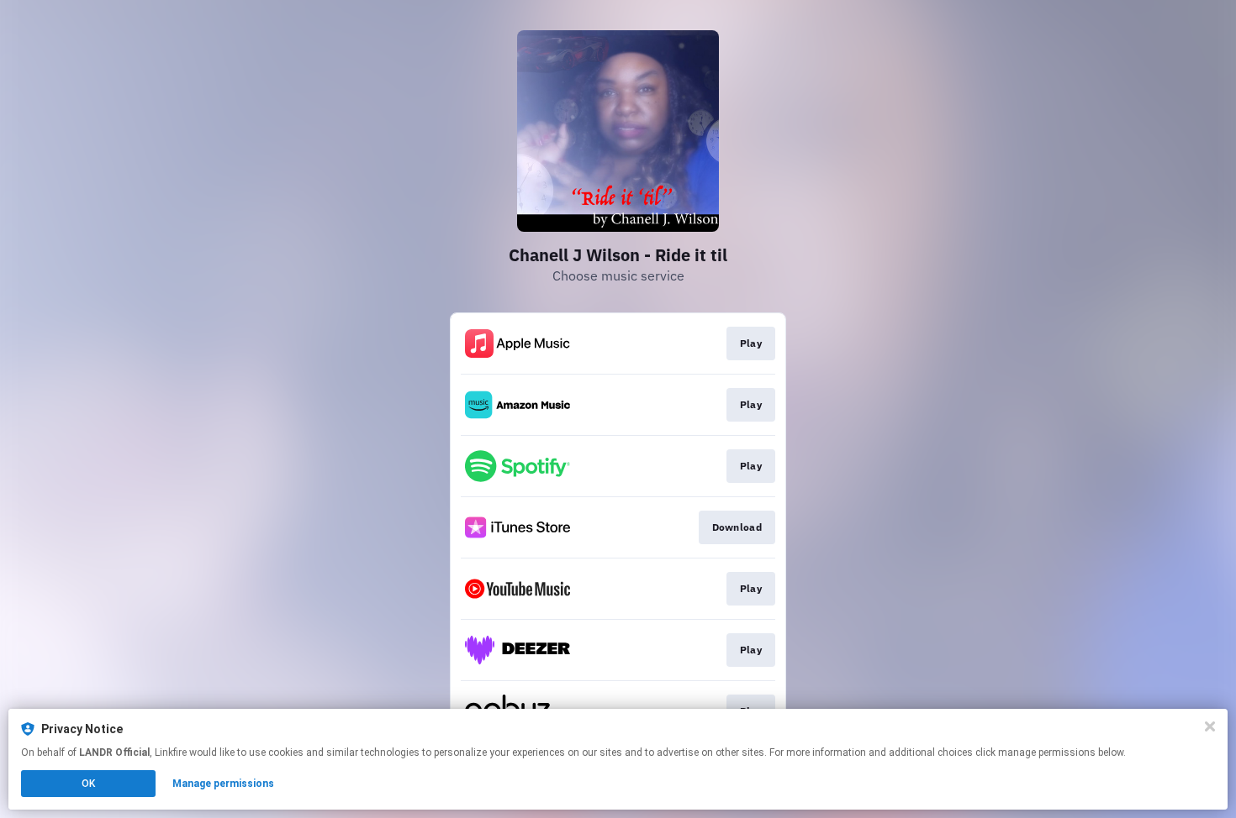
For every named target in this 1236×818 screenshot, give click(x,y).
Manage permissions (223, 783)
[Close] (1209, 726)
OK (88, 783)
